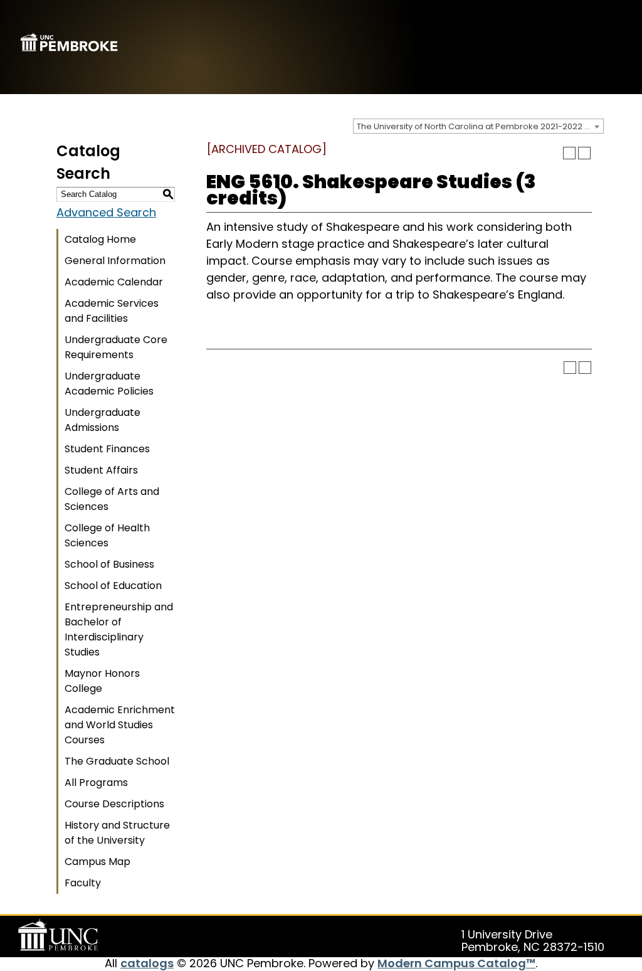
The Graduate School (117, 761)
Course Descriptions (114, 804)
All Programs (96, 782)
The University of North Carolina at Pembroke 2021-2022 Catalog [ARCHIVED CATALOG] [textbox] (480, 126)
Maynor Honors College (102, 681)
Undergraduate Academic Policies (109, 383)
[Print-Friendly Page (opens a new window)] (569, 153)
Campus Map (97, 861)
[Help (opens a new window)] (584, 153)
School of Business (109, 564)
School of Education (113, 585)
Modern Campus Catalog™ (456, 963)
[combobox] (478, 126)
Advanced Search (106, 212)
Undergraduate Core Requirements (116, 347)
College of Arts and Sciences (112, 499)
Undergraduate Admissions (102, 420)
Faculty (83, 883)
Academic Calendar (114, 282)
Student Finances (107, 449)
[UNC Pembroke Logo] (60, 935)
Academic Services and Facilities (112, 311)
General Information (115, 260)
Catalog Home (100, 239)
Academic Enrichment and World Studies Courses (120, 725)
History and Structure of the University (117, 832)
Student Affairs (101, 470)
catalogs (147, 963)
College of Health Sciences (107, 535)
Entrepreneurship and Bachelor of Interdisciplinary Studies (119, 629)
